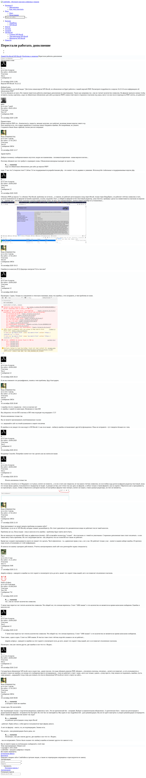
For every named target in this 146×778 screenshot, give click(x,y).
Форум (7, 27)
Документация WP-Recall (18, 36)
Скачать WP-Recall (16, 34)
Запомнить (7, 766)
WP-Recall (13, 25)
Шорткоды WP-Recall (17, 38)
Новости (8, 40)
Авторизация (5, 770)
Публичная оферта (7, 753)
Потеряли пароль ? (12, 768)
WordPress (13, 23)
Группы (8, 29)
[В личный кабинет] (3, 66)
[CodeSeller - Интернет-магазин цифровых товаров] (20, 2)
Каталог (8, 21)
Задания (8, 30)
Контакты (4, 755)
